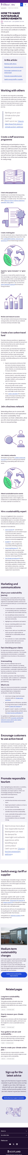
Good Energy (13, 900)
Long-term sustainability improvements (10, 997)
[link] (14, 974)
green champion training (7, 284)
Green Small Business (11, 548)
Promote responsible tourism (13, 76)
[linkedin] (17, 1144)
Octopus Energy (7, 902)
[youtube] (10, 1144)
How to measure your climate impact (12, 1015)
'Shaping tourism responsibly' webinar (15, 851)
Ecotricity (21, 900)
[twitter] (13, 1144)
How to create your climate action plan (14, 1048)
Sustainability (4, 7)
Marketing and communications (13, 67)
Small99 (7, 542)
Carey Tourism (9, 529)
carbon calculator (13, 393)
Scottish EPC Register (14, 706)
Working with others (10, 64)
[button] (21, 4)
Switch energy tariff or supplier (13, 79)
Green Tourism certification (14, 713)
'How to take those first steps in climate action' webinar (14, 124)
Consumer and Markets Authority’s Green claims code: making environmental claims (12, 719)
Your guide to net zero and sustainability (11, 1033)
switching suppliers (15, 915)
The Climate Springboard (12, 558)
